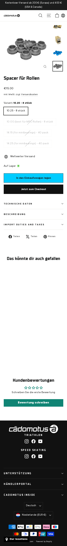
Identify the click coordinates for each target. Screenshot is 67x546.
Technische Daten (18, 203)
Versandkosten (29, 94)
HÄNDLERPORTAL (18, 484)
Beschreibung (15, 214)
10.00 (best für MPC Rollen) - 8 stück (30, 120)
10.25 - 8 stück (16, 109)
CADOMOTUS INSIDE (19, 494)
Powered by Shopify (44, 542)
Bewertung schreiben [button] (33, 402)
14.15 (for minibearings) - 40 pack (27, 131)
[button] (63, 15)
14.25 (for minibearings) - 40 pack (28, 142)
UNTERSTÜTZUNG (18, 473)
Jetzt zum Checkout (33, 189)
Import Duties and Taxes (24, 224)
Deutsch (31, 505)
